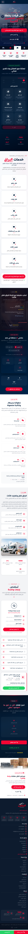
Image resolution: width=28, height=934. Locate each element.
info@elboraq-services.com (18, 831)
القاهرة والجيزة (23, 841)
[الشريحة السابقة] (2, 16)
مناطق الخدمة (23, 867)
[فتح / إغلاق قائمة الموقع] (3, 2)
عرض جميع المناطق (21, 854)
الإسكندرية (23, 843)
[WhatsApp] (12, 927)
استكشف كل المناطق (14, 389)
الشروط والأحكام (22, 888)
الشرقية (24, 845)
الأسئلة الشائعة (23, 881)
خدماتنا (24, 862)
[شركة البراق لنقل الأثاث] (14, 805)
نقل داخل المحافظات (22, 902)
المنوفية (24, 849)
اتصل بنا (17, 792)
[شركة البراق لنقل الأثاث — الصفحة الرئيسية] (14, 2)
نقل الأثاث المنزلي (22, 894)
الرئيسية (24, 860)
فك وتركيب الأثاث (22, 900)
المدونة (24, 883)
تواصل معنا (23, 871)
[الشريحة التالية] (25, 16)
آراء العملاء (23, 869)
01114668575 (21, 829)
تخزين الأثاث (23, 907)
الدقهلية (24, 847)
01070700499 (21, 826)
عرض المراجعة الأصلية (20, 316)
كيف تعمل (24, 879)
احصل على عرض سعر (13, 688)
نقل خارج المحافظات (22, 905)
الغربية (24, 851)
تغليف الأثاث (23, 898)
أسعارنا (24, 864)
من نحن (24, 877)
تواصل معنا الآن (13, 629)
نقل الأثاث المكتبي (22, 896)
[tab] (24, 48)
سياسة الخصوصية (22, 886)
